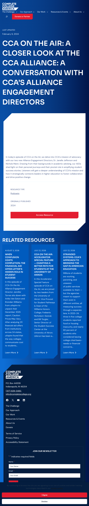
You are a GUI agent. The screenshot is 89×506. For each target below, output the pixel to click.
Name (12, 461)
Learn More (11, 353)
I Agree (44, 495)
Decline (44, 502)
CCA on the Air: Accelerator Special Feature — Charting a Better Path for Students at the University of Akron (44, 264)
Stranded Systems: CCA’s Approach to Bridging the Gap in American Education (73, 261)
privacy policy (57, 488)
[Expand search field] (6, 17)
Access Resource (44, 215)
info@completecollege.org (18, 394)
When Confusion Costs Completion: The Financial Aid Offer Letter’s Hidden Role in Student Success (15, 266)
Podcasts (15, 193)
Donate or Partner (22, 16)
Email (11, 471)
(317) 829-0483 (14, 391)
